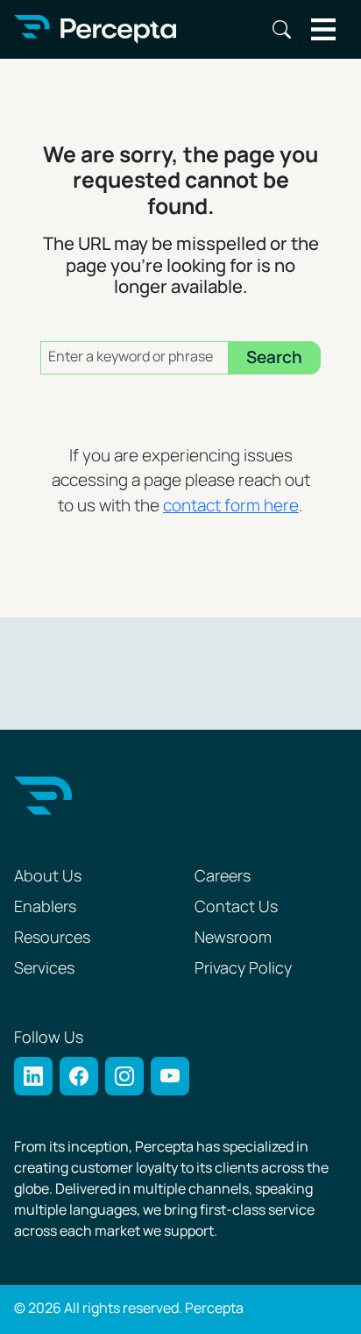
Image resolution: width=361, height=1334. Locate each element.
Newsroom (233, 938)
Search (282, 29)
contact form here (231, 506)
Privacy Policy (243, 968)
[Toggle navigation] (324, 29)
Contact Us (236, 907)
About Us (47, 876)
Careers (223, 876)
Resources (52, 938)
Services (44, 968)
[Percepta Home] (95, 29)
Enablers (45, 907)
